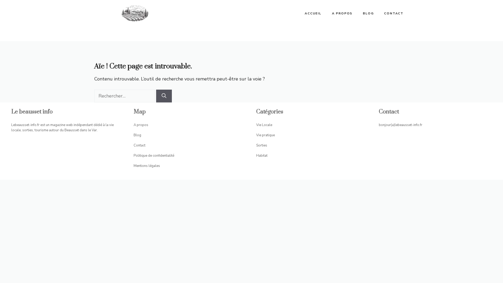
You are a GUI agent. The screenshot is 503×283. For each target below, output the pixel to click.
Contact (393, 13)
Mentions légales (147, 166)
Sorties (261, 145)
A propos (342, 13)
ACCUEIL (313, 13)
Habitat (261, 155)
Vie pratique (265, 135)
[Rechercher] (164, 96)
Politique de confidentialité (154, 155)
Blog (368, 13)
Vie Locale (264, 125)
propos (142, 125)
